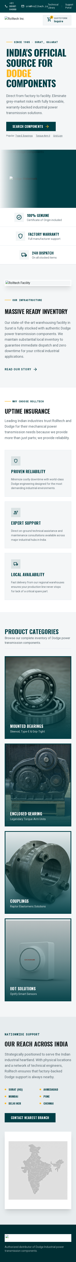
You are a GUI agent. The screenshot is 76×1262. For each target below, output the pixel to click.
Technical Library (53, 6)
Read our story (21, 369)
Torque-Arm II (43, 135)
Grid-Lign (58, 135)
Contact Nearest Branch (30, 1117)
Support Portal (69, 6)
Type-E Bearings (24, 135)
